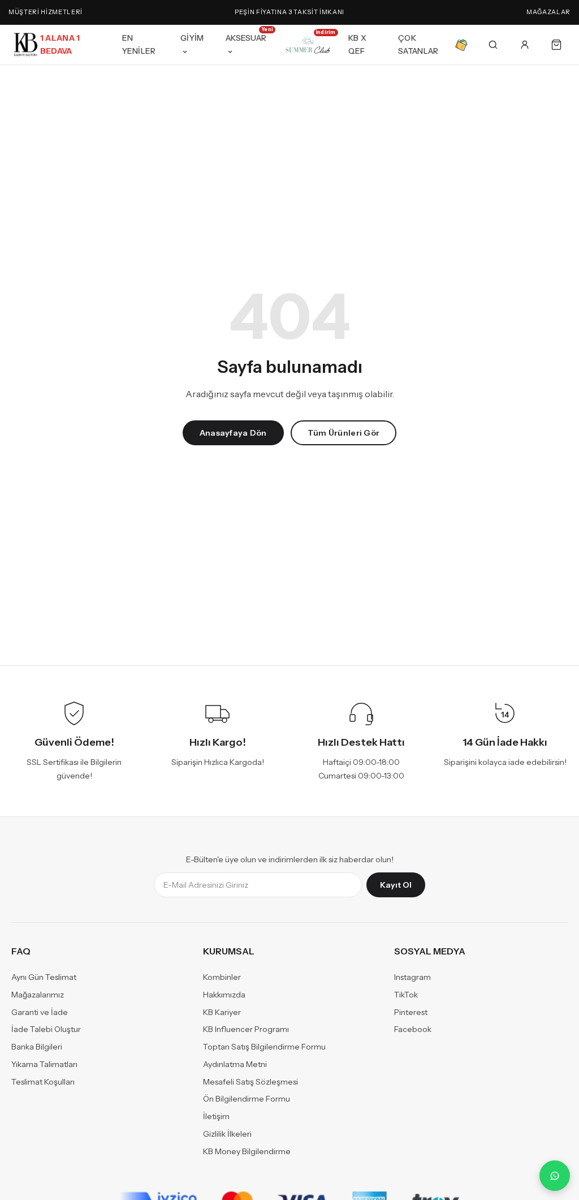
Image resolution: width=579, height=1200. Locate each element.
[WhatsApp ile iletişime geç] (554, 1175)
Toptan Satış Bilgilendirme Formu (264, 1047)
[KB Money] (461, 44)
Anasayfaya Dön (233, 433)
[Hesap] (524, 44)
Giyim (192, 38)
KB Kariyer (222, 1012)
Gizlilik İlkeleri (227, 1134)
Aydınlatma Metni (235, 1064)
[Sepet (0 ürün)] (556, 44)
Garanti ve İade (39, 1012)
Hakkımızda (224, 995)
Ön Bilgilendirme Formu (246, 1099)
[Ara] (493, 44)
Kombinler (222, 978)
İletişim (216, 1117)
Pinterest (410, 1012)
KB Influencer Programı (246, 1030)
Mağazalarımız (37, 995)
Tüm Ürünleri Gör (343, 433)
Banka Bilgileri (36, 1047)
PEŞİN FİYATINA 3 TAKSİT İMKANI (289, 12)
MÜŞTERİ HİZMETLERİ (45, 12)
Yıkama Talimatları (44, 1064)
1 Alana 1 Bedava (60, 44)
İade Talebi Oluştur (46, 1030)
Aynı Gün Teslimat (43, 978)
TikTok (406, 995)
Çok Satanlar (418, 44)
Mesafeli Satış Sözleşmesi (250, 1082)
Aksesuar (247, 36)
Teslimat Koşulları (43, 1082)
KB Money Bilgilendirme (247, 1151)
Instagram (412, 978)
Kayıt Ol (396, 885)
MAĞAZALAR (548, 12)
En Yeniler (139, 44)
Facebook (412, 1030)
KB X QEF (357, 44)
